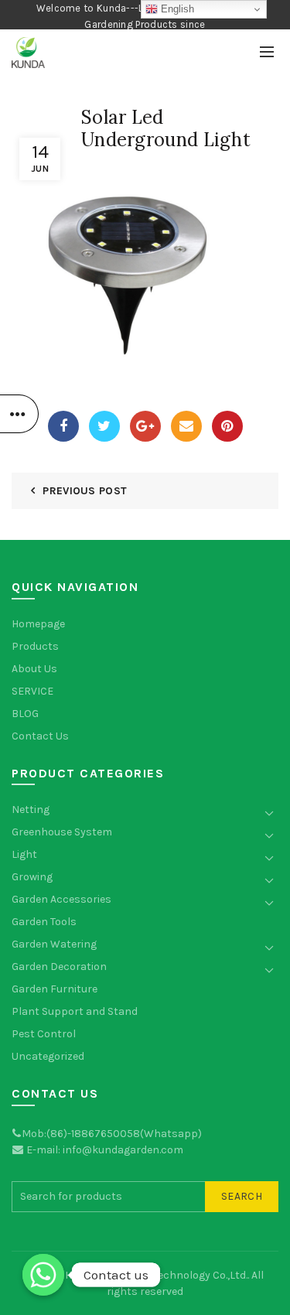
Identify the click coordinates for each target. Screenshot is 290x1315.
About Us (34, 668)
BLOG (25, 713)
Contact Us (40, 736)
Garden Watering (54, 944)
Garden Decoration (59, 966)
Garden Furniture (54, 989)
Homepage (38, 623)
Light (24, 854)
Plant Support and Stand (75, 1011)
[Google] (145, 426)
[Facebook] (63, 426)
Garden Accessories (61, 899)
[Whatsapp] (43, 1275)
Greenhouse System (62, 832)
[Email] (186, 426)
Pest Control (44, 1033)
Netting (30, 809)
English (176, 9)
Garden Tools (44, 921)
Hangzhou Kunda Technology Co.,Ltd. (156, 1275)
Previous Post (85, 490)
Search (241, 1196)
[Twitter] (104, 426)
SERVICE (32, 691)
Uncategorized (48, 1056)
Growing (32, 876)
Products (35, 646)
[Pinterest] (227, 426)
